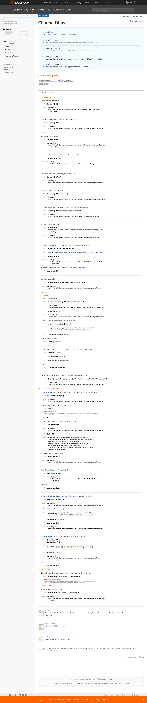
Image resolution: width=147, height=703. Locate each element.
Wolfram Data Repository (83, 683)
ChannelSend (73, 496)
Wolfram (111, 695)
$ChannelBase (45, 85)
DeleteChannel (73, 613)
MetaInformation (59, 79)
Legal (117, 695)
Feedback (132, 657)
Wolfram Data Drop (101, 683)
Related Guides (138, 17)
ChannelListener (73, 537)
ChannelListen (63, 496)
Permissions (59, 80)
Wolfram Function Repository (62, 683)
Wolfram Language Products (120, 683)
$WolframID (88, 349)
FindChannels (61, 613)
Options (59, 81)
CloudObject (49, 615)
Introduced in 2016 (52, 639)
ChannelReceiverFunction (47, 83)
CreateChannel (44, 80)
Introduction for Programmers (83, 679)
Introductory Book (106, 679)
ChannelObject (4, 18)
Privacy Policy (125, 695)
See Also (126, 17)
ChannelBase (41, 85)
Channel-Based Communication (56, 626)
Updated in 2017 (66, 639)
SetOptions (92, 613)
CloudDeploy (81, 268)
